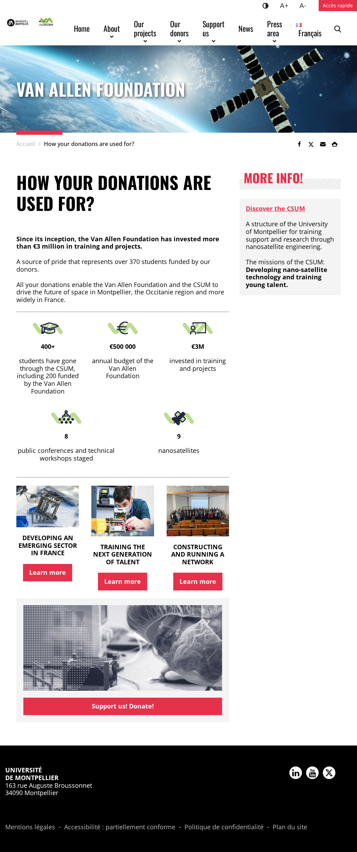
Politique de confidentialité (224, 827)
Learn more (47, 572)
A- (305, 5)
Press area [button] (275, 28)
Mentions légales (30, 827)
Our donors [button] (179, 28)
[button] (323, 144)
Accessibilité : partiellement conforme (119, 827)
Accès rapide (338, 5)
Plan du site (290, 827)
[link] (299, 144)
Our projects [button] (145, 28)
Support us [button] (214, 28)
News (245, 28)
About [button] (112, 28)
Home (82, 28)
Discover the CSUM (275, 208)
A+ (287, 5)
